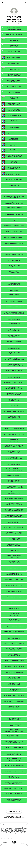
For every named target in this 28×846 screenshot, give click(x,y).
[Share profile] (25, 2)
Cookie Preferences (10, 816)
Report (16, 816)
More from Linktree (20, 817)
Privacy (20, 816)
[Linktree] (2, 2)
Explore (5, 817)
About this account (12, 817)
